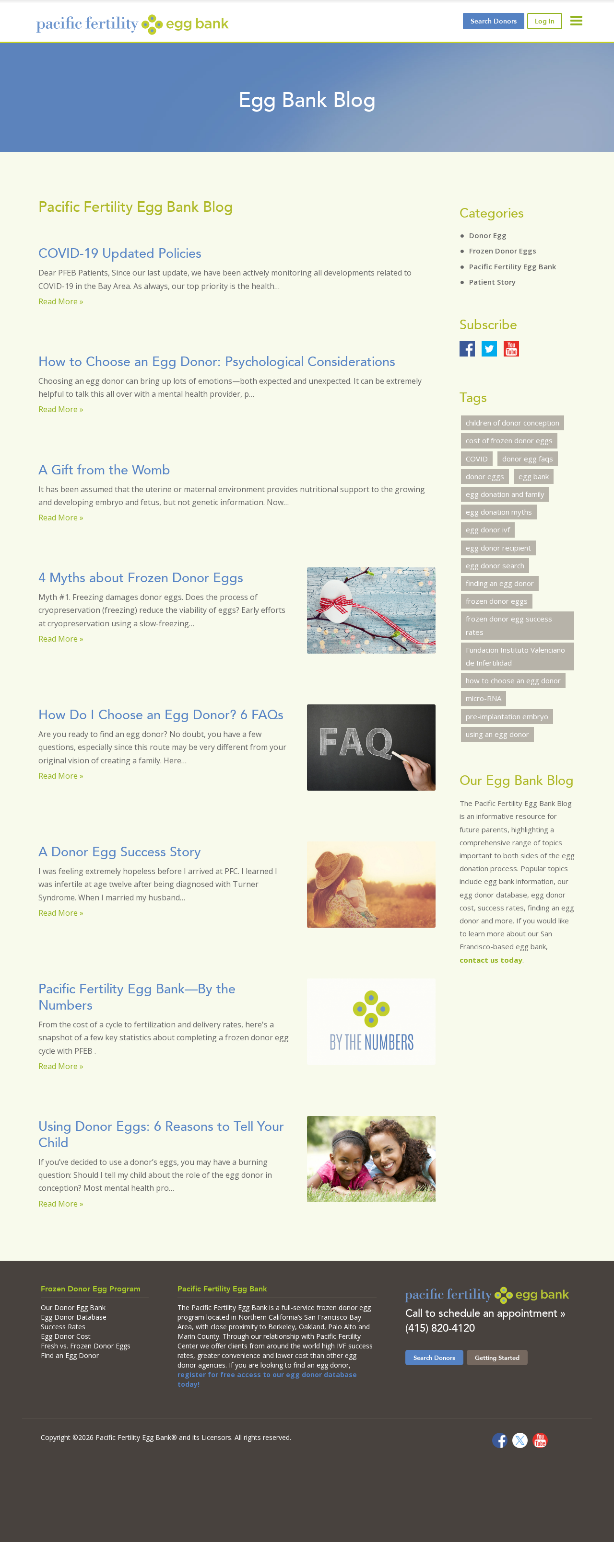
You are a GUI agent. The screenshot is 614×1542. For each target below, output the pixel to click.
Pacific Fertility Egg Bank (512, 266)
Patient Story (492, 282)
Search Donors (434, 1357)
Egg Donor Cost (66, 1336)
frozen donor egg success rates (509, 625)
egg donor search (495, 565)
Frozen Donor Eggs (502, 250)
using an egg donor (497, 734)
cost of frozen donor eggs (509, 440)
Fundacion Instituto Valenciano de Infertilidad (515, 656)
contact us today (491, 960)
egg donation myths (499, 512)
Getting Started (497, 1357)
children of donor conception (512, 422)
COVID (477, 458)
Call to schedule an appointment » (485, 1313)
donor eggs (485, 476)
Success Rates (63, 1326)
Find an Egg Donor (70, 1355)
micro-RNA (483, 698)
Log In (545, 21)
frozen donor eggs (497, 601)
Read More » (60, 301)
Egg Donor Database (73, 1317)
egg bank (534, 476)
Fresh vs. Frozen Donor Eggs (85, 1345)
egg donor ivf (488, 529)
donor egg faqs (527, 458)
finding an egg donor (500, 583)
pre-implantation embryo (507, 716)
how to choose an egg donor (513, 680)
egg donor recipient (498, 547)
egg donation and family (505, 494)
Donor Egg (488, 235)
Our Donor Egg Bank (73, 1307)
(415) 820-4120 (440, 1328)
